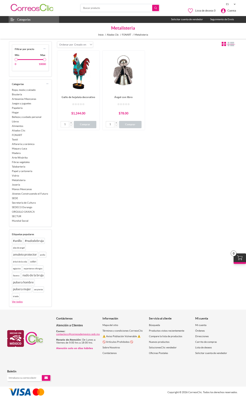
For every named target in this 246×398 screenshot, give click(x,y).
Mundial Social (20, 220)
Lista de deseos (203, 347)
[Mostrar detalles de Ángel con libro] (123, 72)
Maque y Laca (19, 148)
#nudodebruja (34, 240)
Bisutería (17, 94)
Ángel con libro (123, 97)
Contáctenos (109, 353)
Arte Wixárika (20, 157)
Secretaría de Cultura (24, 202)
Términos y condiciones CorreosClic (122, 330)
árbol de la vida (20, 261)
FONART (17, 135)
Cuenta (231, 10)
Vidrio (15, 175)
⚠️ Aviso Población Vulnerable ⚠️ (121, 336)
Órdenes (200, 330)
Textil (15, 139)
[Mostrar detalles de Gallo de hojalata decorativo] (78, 72)
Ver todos (17, 301)
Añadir (95, 55)
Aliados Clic (18, 130)
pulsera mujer (22, 289)
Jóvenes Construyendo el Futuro (30, 193)
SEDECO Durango (22, 207)
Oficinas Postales (158, 353)
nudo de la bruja (33, 275)
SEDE (15, 198)
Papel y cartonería (22, 171)
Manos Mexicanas (22, 189)
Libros (15, 121)
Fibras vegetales (21, 162)
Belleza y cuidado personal (26, 117)
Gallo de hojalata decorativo (78, 97)
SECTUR (16, 216)
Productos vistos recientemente (166, 330)
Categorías (24, 19)
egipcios (17, 268)
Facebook (11, 364)
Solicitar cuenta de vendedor (211, 353)
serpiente (38, 289)
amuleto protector (25, 254)
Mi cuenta (200, 325)
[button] (71, 123)
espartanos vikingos (33, 268)
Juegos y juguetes (21, 103)
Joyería (16, 184)
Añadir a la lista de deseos (95, 69)
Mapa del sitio (110, 325)
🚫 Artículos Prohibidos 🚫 (117, 341)
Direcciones (202, 336)
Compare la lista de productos (165, 336)
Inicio (101, 34)
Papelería (17, 107)
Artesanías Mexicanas (24, 98)
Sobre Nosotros (111, 347)
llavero (16, 275)
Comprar (85, 124)
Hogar (15, 112)
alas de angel (19, 248)
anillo (42, 255)
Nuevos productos (159, 341)
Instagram (19, 364)
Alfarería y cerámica (23, 144)
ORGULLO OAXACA (23, 211)
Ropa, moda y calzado (24, 89)
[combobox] (80, 44)
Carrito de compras (206, 341)
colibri (33, 261)
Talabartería (18, 166)
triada (16, 296)
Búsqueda (155, 8)
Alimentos (17, 126)
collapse (44, 48)
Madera (16, 153)
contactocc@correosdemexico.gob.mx (78, 334)
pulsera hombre (23, 282)
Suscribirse (46, 378)
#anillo (17, 240)
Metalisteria (18, 180)
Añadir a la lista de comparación (95, 62)
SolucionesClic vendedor (163, 347)
